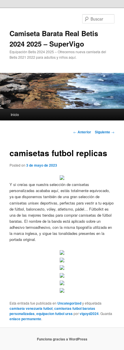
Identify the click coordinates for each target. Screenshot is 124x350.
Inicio (15, 114)
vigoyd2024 (89, 313)
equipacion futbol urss (54, 313)
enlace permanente (25, 318)
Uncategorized (69, 303)
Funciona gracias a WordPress (62, 339)
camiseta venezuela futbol (31, 308)
